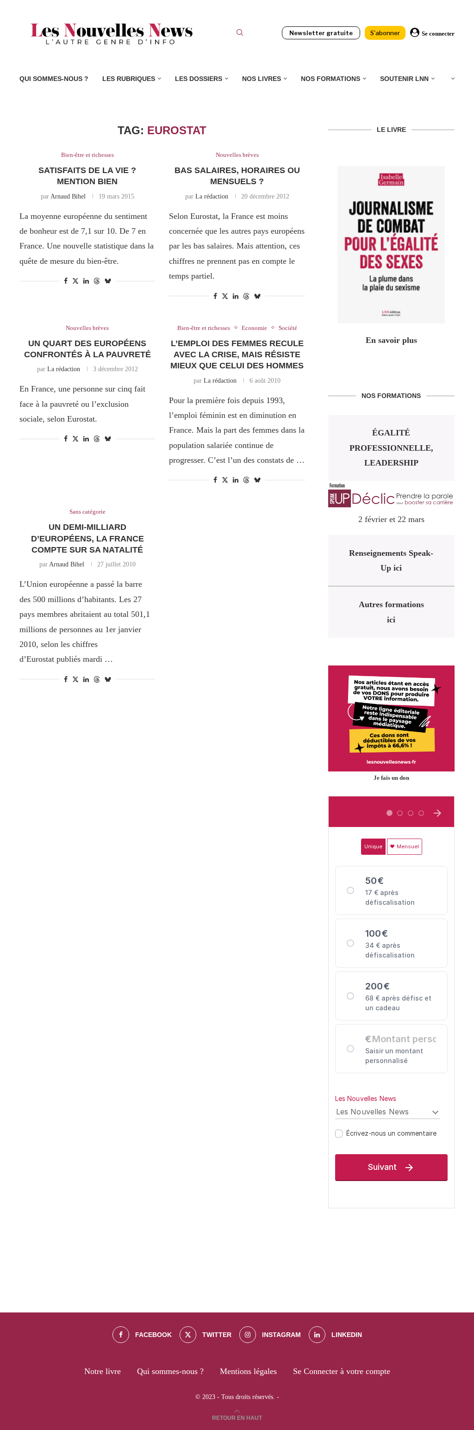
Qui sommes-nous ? (53, 78)
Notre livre (102, 1371)
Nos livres (261, 78)
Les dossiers (198, 78)
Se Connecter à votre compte (341, 1371)
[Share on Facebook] (66, 281)
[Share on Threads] (97, 281)
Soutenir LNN (404, 78)
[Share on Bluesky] (108, 281)
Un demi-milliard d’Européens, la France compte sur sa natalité (87, 538)
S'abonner (385, 33)
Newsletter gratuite (321, 33)
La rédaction (211, 196)
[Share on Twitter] (75, 281)
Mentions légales (248, 1371)
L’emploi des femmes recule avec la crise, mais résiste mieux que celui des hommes (237, 355)
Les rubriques (128, 78)
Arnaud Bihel (68, 196)
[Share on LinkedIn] (86, 281)
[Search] (239, 33)
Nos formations (330, 78)
